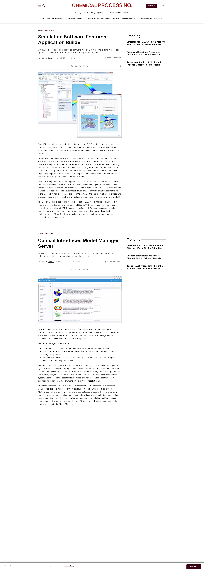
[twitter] (80, 66)
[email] (87, 66)
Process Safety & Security (150, 19)
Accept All (193, 566)
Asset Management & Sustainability (103, 19)
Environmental (128, 19)
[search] (43, 5)
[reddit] (84, 66)
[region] (102, 566)
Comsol (51, 58)
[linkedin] (76, 66)
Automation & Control (52, 19)
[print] (121, 66)
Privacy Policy (69, 566)
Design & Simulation (46, 30)
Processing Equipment (75, 19)
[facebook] (72, 66)
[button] (39, 5)
